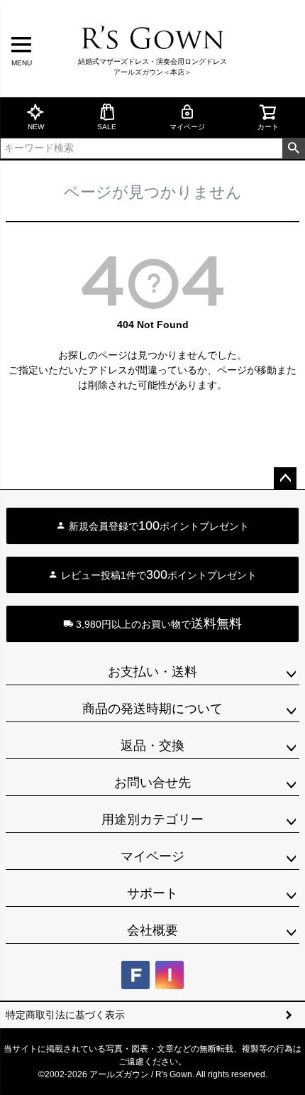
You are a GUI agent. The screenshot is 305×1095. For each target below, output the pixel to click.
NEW (36, 127)
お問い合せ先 (152, 782)
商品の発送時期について (152, 709)
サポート (152, 893)
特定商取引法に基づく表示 (65, 1014)
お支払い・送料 (152, 672)
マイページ (187, 127)
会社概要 (152, 930)
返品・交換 (152, 746)
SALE (106, 127)
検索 (293, 148)
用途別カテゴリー (152, 819)
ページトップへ (285, 478)
